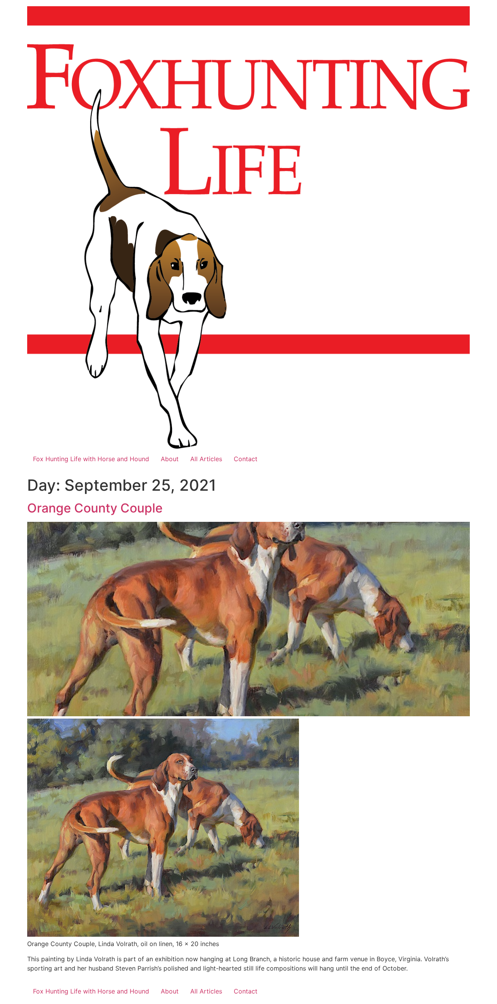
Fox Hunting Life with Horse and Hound (91, 459)
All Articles (206, 459)
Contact (245, 459)
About (170, 459)
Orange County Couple (95, 508)
